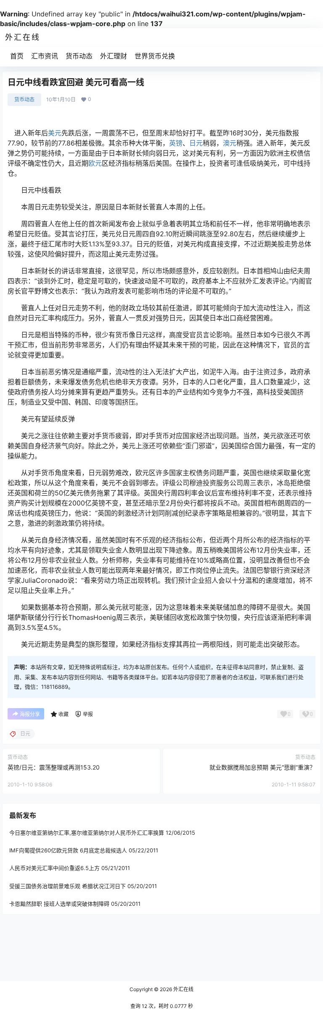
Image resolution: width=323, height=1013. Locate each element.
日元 (196, 143)
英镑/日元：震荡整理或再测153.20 (54, 767)
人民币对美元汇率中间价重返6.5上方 (54, 868)
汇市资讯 (44, 56)
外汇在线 (182, 989)
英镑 (176, 143)
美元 (54, 133)
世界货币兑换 (155, 56)
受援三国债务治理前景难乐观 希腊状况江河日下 (67, 886)
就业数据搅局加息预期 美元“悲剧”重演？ (262, 767)
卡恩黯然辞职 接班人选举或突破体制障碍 (59, 903)
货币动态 (79, 56)
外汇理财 (113, 56)
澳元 (229, 143)
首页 (17, 56)
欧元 (95, 163)
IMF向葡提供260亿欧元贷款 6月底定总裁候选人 (68, 850)
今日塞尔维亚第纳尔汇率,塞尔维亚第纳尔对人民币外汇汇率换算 (86, 832)
